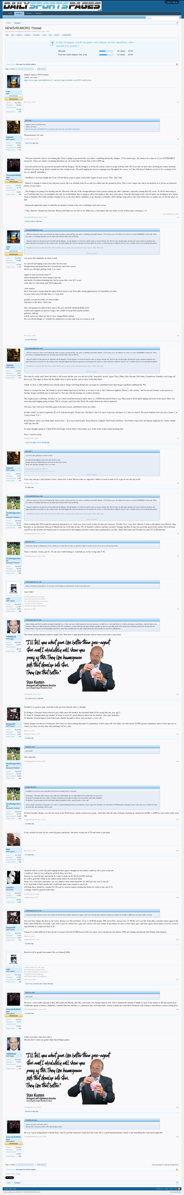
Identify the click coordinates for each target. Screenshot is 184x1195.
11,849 (19, 857)
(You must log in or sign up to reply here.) (165, 1165)
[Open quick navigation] (177, 23)
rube (8, 599)
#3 (178, 217)
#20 (177, 1136)
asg (12, 35)
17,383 (19, 606)
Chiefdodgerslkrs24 (13, 514)
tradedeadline (66, 35)
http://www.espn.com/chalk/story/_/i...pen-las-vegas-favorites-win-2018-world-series (58, 80)
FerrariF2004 (40, 442)
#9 (178, 609)
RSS (179, 1189)
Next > (43, 69)
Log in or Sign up (171, 2)
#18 (177, 1009)
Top (175, 1189)
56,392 (19, 105)
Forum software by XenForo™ (22, 1192)
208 (20, 527)
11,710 (19, 187)
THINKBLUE (11, 637)
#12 (177, 761)
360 (38, 69)
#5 (178, 438)
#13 (177, 819)
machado (36, 35)
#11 (177, 734)
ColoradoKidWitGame (13, 176)
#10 (177, 694)
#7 (178, 533)
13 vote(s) (121, 55)
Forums (29, 13)
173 (20, 149)
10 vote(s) (121, 51)
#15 (177, 897)
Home (10, 13)
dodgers (27, 35)
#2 (178, 139)
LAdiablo (10, 887)
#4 (178, 335)
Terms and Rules (175, 1192)
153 (20, 736)
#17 (177, 979)
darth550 (36, 983)
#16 (177, 939)
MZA (8, 849)
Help (166, 1189)
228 (20, 651)
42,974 (19, 644)
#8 (178, 556)
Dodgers (19, 13)
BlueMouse (34, 698)
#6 (178, 483)
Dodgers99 (10, 724)
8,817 (19, 145)
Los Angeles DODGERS (23, 31)
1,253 (19, 902)
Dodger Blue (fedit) (10, 1189)
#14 (177, 851)
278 (20, 111)
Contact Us (160, 1189)
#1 (178, 102)
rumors (56, 35)
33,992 (19, 895)
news (44, 35)
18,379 (19, 523)
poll (50, 35)
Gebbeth (9, 137)
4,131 (19, 732)
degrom (19, 35)
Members (39, 13)
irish (39, 31)
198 (20, 194)
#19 (177, 1107)
